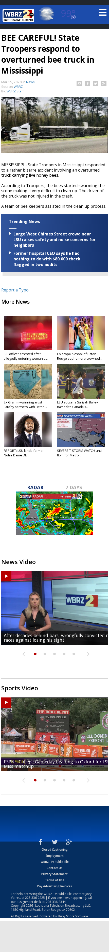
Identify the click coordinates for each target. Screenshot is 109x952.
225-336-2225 (35, 897)
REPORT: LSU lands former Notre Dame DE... (24, 452)
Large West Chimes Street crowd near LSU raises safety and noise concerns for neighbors (54, 239)
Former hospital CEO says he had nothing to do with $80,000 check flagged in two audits (46, 258)
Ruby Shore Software (73, 916)
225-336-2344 (56, 902)
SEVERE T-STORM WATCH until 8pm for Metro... (79, 452)
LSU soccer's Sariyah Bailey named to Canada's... (77, 404)
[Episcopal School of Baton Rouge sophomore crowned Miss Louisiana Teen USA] (81, 333)
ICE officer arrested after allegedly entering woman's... (26, 356)
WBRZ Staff (15, 91)
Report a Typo (15, 290)
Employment (55, 855)
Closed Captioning (55, 849)
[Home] (19, 15)
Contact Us (54, 868)
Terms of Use (54, 880)
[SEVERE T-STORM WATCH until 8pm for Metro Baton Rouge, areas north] (81, 429)
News (30, 82)
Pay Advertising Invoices (54, 886)
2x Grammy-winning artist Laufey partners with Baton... (25, 404)
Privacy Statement (54, 874)
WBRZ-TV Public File (55, 862)
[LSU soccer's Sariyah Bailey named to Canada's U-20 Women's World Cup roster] (81, 381)
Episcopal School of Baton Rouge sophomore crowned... (79, 356)
